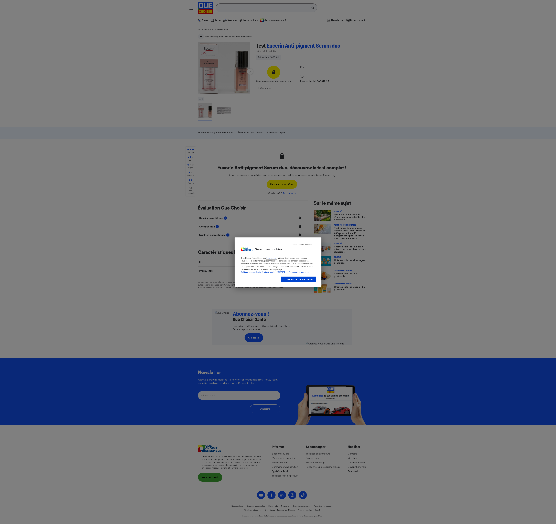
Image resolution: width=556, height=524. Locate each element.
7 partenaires (271, 258)
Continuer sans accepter (302, 245)
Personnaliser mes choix (299, 272)
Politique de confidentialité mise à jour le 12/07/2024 (263, 272)
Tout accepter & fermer (299, 279)
